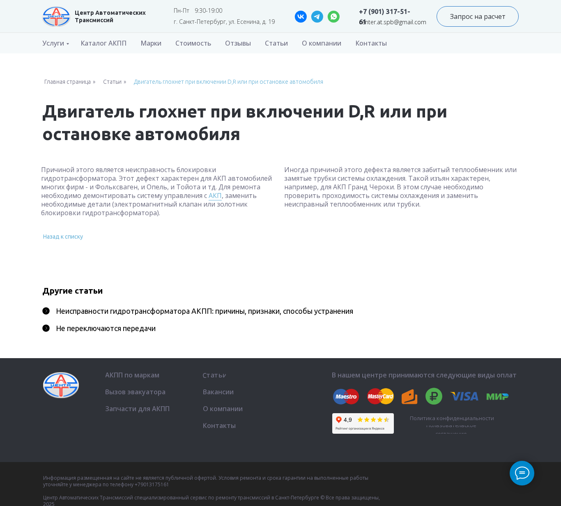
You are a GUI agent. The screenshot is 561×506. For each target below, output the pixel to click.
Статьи (276, 43)
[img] (56, 16)
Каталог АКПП (103, 43)
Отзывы (238, 43)
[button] (478, 16)
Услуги (53, 43)
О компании (321, 43)
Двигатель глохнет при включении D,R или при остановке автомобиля (228, 81)
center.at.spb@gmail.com (392, 22)
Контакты (371, 43)
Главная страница (67, 81)
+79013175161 (152, 484)
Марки (150, 43)
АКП (215, 195)
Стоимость (193, 43)
